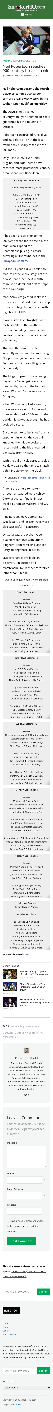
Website (11, 1204)
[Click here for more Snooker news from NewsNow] (11, 1310)
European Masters (15, 261)
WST (27, 954)
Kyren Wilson (32, 1026)
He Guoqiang (17, 1026)
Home (5, 1323)
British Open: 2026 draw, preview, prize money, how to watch (35, 1002)
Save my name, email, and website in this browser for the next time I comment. (26, 1225)
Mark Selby (20, 1032)
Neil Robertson (34, 1032)
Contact (6, 1330)
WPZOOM (17, 1404)
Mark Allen (8, 1032)
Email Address (15, 1189)
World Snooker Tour (25, 60)
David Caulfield (11, 75)
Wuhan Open (9, 1036)
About (6, 1327)
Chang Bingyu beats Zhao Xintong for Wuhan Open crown (32, 987)
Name (10, 1173)
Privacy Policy (9, 1334)
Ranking (7, 60)
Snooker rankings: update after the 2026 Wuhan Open (34, 973)
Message (12, 1142)
